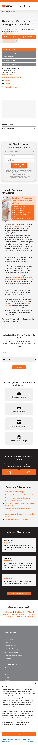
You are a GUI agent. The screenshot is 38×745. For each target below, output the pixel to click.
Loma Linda (9, 616)
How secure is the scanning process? (17, 519)
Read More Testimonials (19, 593)
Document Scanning (9, 53)
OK (19, 734)
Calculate (19, 367)
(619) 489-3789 (7, 75)
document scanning (19, 277)
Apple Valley (29, 616)
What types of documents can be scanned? (19, 495)
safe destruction (18, 279)
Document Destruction (10, 64)
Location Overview (9, 49)
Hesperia (19, 616)
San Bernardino (20, 612)
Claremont (8, 612)
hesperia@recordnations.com (11, 77)
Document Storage (9, 60)
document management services (18, 226)
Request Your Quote (19, 165)
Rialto (30, 612)
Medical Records (8, 56)
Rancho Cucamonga (19, 614)
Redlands (32, 614)
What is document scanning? (14, 492)
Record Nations (6, 11)
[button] (35, 683)
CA (11, 11)
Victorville (6, 614)
